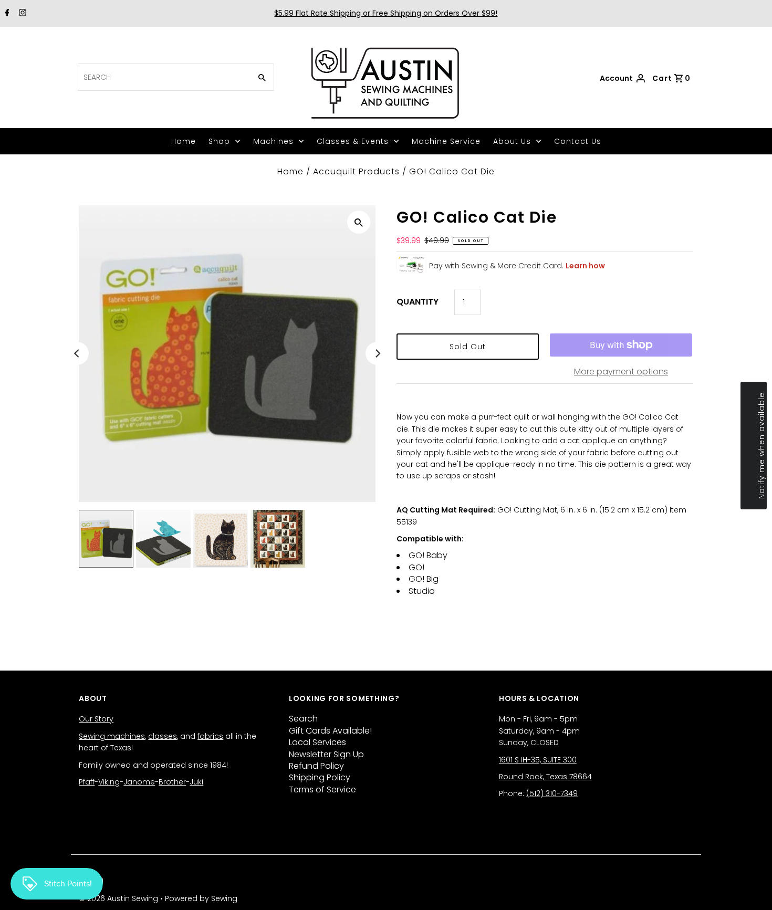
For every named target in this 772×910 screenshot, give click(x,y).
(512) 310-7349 (552, 793)
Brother (172, 782)
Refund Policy (316, 766)
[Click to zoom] (358, 222)
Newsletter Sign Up (326, 754)
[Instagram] (21, 13)
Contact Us (577, 141)
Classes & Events (353, 141)
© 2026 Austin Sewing (119, 898)
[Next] (377, 353)
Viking (109, 782)
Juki (196, 782)
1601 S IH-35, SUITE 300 (538, 760)
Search (303, 719)
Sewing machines (112, 736)
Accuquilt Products (356, 171)
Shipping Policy (319, 777)
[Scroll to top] (750, 888)
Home (183, 141)
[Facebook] (6, 13)
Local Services (317, 742)
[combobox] (163, 77)
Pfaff (87, 782)
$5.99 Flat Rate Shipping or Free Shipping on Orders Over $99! (385, 13)
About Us (512, 141)
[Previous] (77, 353)
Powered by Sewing (201, 898)
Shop (219, 141)
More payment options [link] (621, 371)
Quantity (418, 302)
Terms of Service (322, 789)
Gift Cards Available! (330, 731)
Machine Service (446, 141)
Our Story (96, 719)
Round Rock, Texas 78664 (545, 776)
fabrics (210, 736)
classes (162, 736)
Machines (273, 141)
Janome (139, 782)
